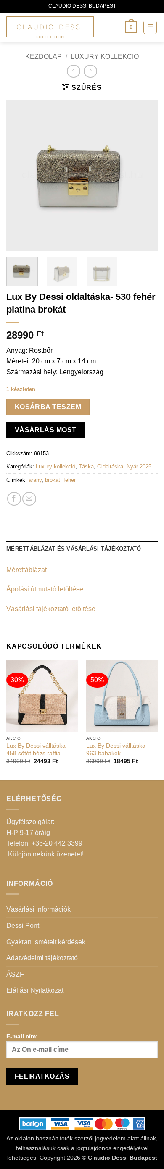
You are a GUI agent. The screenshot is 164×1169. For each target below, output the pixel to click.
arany (35, 480)
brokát (52, 480)
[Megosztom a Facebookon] (14, 499)
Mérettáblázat (26, 569)
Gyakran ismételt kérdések (45, 942)
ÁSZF (15, 974)
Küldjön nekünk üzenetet (45, 854)
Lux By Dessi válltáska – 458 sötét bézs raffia (38, 750)
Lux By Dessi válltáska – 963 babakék (118, 750)
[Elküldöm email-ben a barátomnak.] (29, 499)
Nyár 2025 (139, 466)
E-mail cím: (22, 1036)
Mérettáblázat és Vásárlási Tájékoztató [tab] (73, 549)
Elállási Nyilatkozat (34, 990)
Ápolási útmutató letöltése (44, 589)
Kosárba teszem (48, 406)
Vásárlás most (46, 429)
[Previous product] (90, 71)
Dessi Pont (22, 925)
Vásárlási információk (38, 909)
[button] (131, 27)
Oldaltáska (110, 466)
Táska (86, 466)
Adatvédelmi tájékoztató (42, 957)
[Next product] (73, 71)
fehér (69, 480)
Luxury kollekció (105, 56)
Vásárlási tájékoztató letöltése (50, 608)
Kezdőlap (43, 56)
